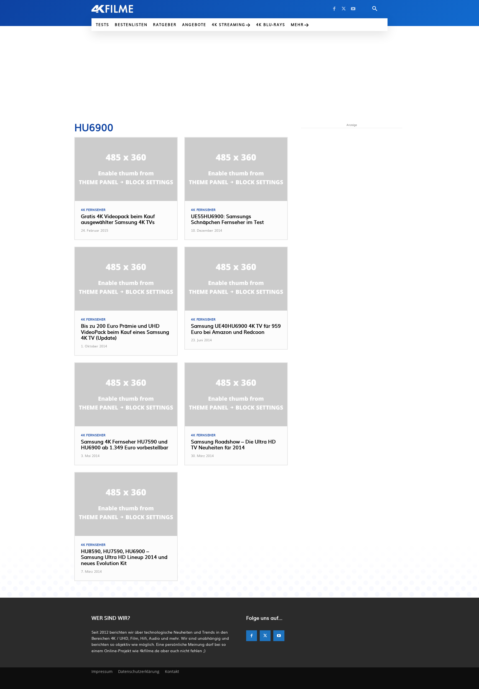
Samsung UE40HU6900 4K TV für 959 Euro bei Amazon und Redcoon (236, 329)
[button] (375, 9)
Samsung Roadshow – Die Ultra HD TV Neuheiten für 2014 (233, 444)
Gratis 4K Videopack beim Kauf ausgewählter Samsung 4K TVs (118, 219)
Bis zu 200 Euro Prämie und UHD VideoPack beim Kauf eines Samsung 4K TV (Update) (125, 331)
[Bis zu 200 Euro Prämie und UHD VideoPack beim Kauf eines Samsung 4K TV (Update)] (126, 279)
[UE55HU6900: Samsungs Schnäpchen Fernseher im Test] (236, 169)
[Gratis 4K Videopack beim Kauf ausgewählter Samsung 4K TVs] (126, 169)
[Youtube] (353, 9)
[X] (343, 9)
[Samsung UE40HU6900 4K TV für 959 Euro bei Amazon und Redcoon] (236, 279)
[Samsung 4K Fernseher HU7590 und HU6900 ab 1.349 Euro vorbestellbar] (126, 394)
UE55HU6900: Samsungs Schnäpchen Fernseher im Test (227, 219)
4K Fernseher (93, 209)
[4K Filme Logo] (120, 9)
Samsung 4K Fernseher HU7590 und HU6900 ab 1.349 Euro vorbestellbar (124, 444)
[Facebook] (334, 9)
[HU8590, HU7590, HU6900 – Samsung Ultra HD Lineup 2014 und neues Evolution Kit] (126, 504)
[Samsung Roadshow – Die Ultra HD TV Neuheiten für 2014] (236, 394)
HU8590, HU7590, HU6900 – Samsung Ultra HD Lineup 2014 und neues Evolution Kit (124, 557)
